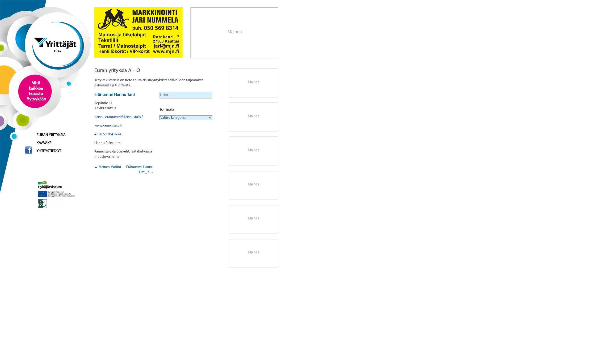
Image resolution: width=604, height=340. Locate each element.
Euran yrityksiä (51, 135)
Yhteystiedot (49, 151)
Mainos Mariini (107, 167)
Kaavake (44, 143)
